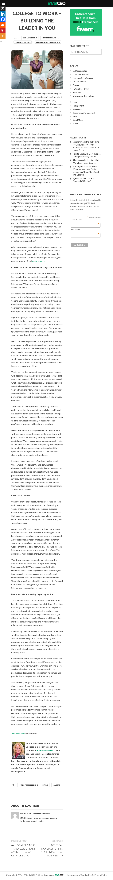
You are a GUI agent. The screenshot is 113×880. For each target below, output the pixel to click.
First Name (85, 230)
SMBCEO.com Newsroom (48, 42)
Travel (75, 123)
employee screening (28, 785)
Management (78, 106)
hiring (45, 785)
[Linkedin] (3, 14)
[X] (3, 8)
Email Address (85, 219)
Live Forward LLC (46, 750)
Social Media (78, 120)
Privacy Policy (100, 875)
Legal (75, 102)
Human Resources (81, 89)
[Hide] (1, 41)
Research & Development (84, 113)
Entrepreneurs (48, 38)
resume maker (38, 261)
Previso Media (87, 875)
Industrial (77, 92)
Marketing (77, 109)
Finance (76, 85)
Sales (75, 116)
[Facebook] (3, 19)
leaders (56, 785)
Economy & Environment (83, 78)
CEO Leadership (30, 38)
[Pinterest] (3, 30)
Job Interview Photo (18, 734)
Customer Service (80, 74)
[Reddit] (3, 25)
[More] (3, 36)
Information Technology (83, 96)
